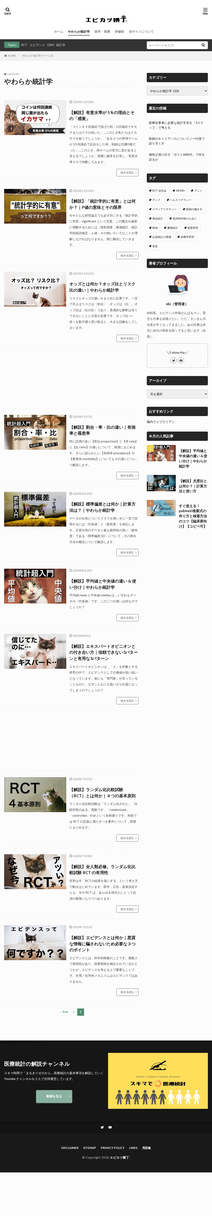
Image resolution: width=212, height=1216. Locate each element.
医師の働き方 (194, 209)
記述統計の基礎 (161, 236)
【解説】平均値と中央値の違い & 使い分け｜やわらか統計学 (102, 584)
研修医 (119, 31)
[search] (203, 45)
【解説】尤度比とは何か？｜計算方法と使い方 (193, 486)
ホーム (58, 31)
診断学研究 (187, 236)
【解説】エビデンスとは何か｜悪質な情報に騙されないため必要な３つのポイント (102, 943)
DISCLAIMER (69, 1148)
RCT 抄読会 (159, 190)
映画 (155, 227)
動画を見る (54, 1096)
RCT (24, 45)
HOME (12, 55)
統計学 (60, 45)
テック (156, 200)
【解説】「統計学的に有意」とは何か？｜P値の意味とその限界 (102, 204)
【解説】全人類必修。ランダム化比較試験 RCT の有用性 (102, 869)
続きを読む (127, 172)
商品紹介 (157, 218)
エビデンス (37, 45)
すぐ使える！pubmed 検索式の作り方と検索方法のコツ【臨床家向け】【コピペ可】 (193, 516)
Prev (65, 1012)
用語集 (146, 1148)
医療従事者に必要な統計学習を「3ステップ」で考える (176, 125)
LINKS (133, 1148)
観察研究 (193, 227)
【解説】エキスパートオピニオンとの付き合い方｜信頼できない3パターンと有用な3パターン (103, 652)
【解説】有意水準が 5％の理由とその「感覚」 (102, 115)
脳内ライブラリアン (161, 422)
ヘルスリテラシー (181, 200)
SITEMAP (89, 1148)
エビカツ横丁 (119, 1157)
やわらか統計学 (79, 31)
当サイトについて (141, 31)
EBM (50, 45)
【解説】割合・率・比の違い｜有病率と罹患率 (102, 430)
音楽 (155, 246)
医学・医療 (102, 31)
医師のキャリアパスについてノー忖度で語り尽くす (177, 141)
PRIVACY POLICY (112, 1148)
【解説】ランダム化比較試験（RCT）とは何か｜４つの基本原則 (102, 792)
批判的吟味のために (185, 218)
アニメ (198, 190)
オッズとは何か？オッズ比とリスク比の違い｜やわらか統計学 (102, 286)
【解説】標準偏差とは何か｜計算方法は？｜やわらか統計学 (102, 506)
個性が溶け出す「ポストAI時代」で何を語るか (177, 157)
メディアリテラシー (164, 209)
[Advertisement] (71, 378)
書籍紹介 (172, 227)
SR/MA (180, 190)
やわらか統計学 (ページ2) (37, 55)
